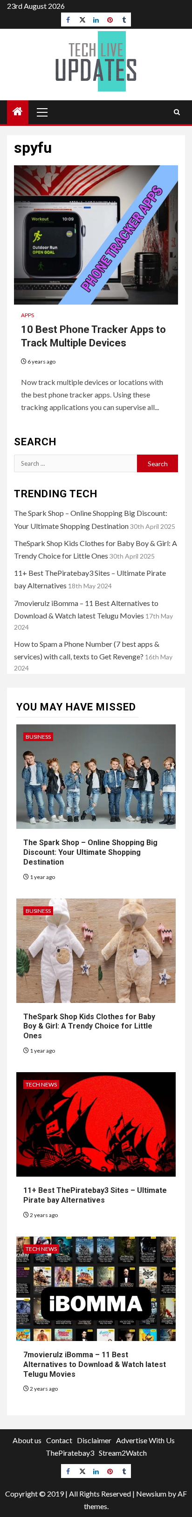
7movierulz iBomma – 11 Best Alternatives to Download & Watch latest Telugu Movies (94, 1364)
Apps (27, 315)
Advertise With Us (145, 1440)
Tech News (41, 1084)
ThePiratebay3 (70, 1452)
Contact (59, 1440)
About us (27, 1440)
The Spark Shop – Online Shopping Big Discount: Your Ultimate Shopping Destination (90, 852)
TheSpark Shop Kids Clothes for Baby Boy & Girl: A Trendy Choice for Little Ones (89, 1026)
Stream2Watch (123, 1452)
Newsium (151, 1493)
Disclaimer (94, 1440)
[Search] (177, 112)
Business (38, 736)
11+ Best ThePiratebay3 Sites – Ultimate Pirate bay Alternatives (95, 1195)
